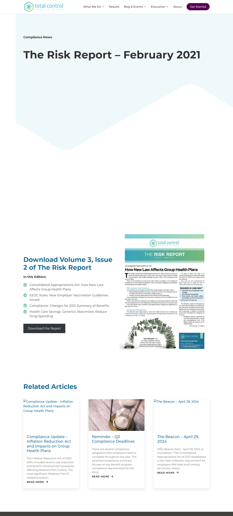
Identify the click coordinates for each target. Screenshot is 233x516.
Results (114, 6)
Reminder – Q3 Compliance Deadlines (113, 439)
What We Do (92, 6)
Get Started (198, 6)
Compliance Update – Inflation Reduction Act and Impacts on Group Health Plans (49, 443)
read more (35, 482)
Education (158, 6)
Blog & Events (133, 6)
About (177, 6)
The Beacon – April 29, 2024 (178, 439)
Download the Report (44, 328)
